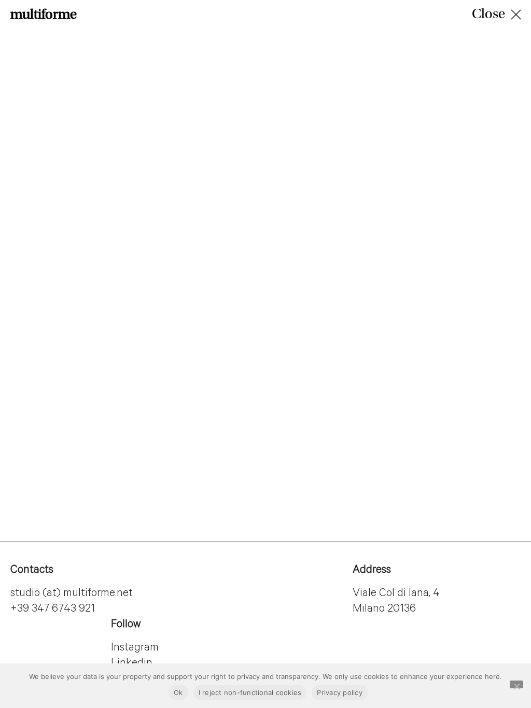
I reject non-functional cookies (250, 692)
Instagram (135, 648)
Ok (178, 692)
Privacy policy (339, 692)
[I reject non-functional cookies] (516, 684)
